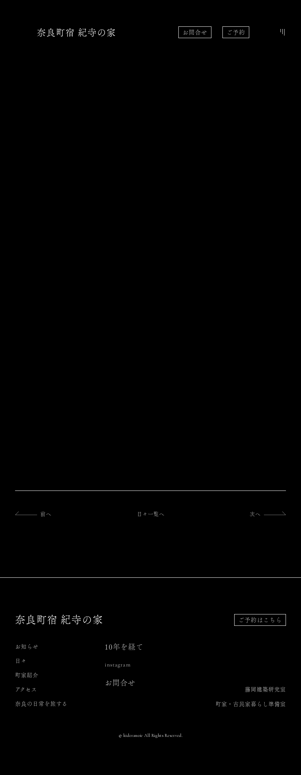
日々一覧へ (150, 514)
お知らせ (27, 646)
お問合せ (194, 32)
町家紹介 (27, 675)
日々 (21, 661)
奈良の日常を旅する (41, 703)
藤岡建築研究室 (265, 689)
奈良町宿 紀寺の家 (76, 32)
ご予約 (235, 32)
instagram (118, 664)
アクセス (26, 689)
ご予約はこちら (260, 620)
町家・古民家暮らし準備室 (250, 704)
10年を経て (124, 646)
